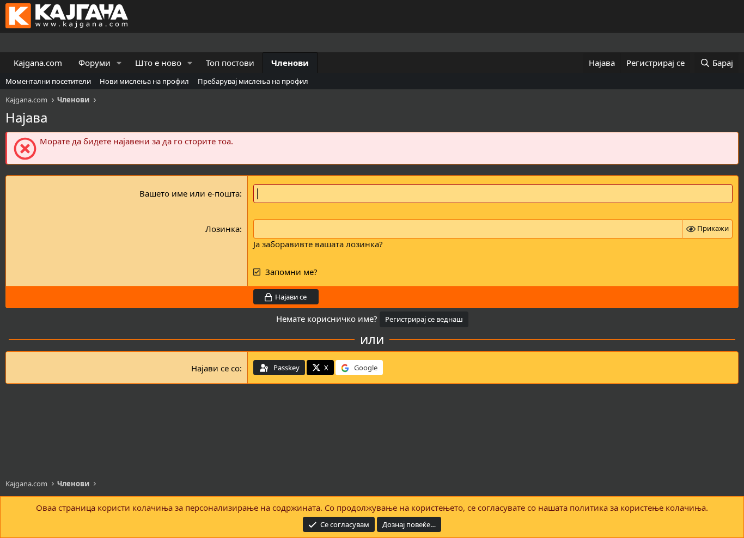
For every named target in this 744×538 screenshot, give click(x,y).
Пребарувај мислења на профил (253, 81)
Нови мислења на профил (144, 81)
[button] (119, 63)
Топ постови (230, 62)
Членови (290, 62)
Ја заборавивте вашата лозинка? (318, 244)
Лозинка (222, 228)
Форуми (94, 62)
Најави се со (215, 368)
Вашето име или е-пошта (189, 193)
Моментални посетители (48, 81)
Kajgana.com (38, 62)
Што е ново (158, 62)
